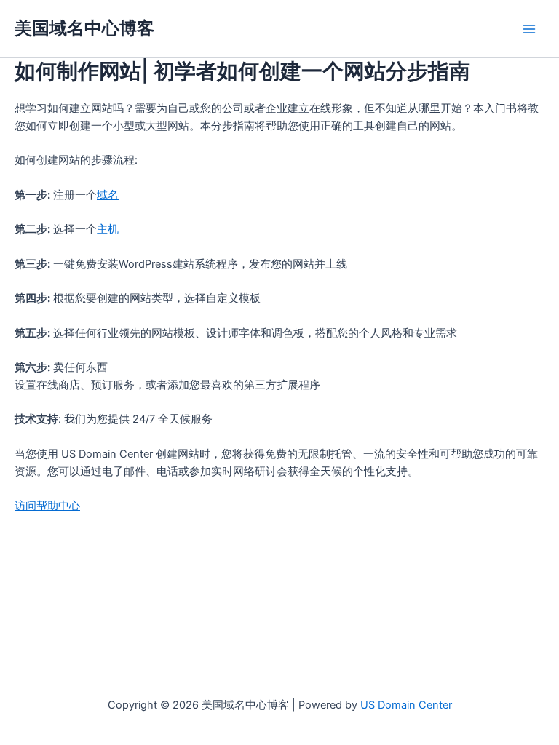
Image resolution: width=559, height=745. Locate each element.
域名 (108, 195)
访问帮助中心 (47, 505)
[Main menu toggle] (529, 29)
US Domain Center (406, 705)
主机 (108, 229)
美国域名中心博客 (84, 28)
